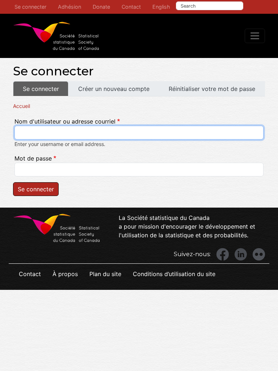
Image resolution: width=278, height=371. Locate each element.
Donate (101, 7)
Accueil (21, 106)
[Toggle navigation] (255, 36)
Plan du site (105, 274)
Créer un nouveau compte (113, 88)
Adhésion (69, 7)
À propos (65, 274)
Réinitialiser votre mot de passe (212, 88)
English (161, 7)
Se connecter (30, 7)
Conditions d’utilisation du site (174, 274)
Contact (131, 7)
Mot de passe (33, 158)
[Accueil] (56, 36)
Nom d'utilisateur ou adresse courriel (64, 121)
